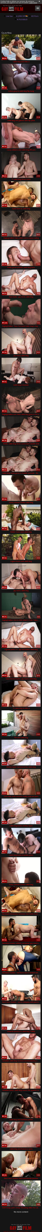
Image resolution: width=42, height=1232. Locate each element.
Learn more (33, 3)
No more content (21, 1212)
